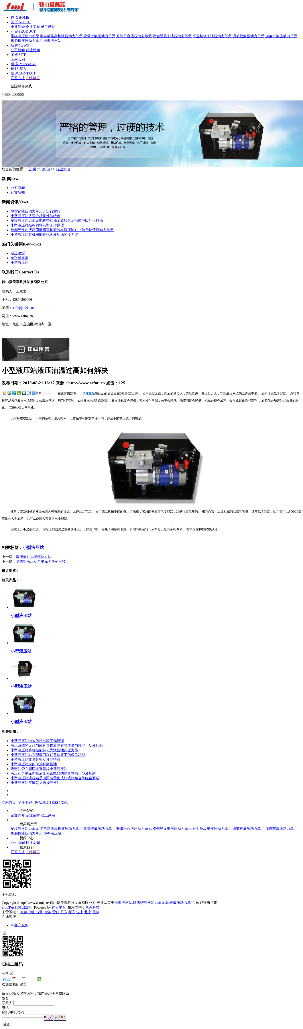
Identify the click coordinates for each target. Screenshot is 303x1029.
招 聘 (18, 69)
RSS (55, 802)
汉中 (79, 912)
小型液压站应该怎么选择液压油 (35, 783)
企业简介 (18, 27)
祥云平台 (59, 907)
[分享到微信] (39, 979)
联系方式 (18, 78)
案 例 (18, 55)
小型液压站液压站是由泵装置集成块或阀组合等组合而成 (55, 778)
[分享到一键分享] (9, 979)
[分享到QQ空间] (9, 393)
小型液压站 (52, 41)
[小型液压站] (24, 607)
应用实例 (18, 59)
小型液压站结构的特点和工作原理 (37, 225)
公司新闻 (18, 50)
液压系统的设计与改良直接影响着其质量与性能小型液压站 (57, 745)
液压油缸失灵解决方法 (33, 557)
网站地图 (42, 802)
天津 (95, 912)
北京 (87, 912)
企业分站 (25, 802)
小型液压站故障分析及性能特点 (35, 216)
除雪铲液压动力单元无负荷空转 (35, 211)
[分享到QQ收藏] (23, 393)
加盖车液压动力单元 (281, 36)
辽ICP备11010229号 (17, 907)
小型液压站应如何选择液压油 (34, 764)
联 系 (23, 73)
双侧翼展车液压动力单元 (172, 36)
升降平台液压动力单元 (134, 36)
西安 (71, 912)
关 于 (21, 22)
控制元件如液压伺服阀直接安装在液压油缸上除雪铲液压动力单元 (62, 230)
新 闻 (20, 45)
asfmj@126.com (23, 308)
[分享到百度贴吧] (28, 393)
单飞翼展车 (19, 258)
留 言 (23, 64)
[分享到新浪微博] (4, 393)
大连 (47, 912)
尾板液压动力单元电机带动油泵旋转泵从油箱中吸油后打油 (57, 220)
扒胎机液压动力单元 (27, 41)
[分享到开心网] (24, 979)
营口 (55, 912)
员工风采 (48, 27)
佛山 (31, 912)
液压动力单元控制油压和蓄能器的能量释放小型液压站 (53, 773)
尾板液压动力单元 (25, 36)
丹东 (63, 912)
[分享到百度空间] (18, 393)
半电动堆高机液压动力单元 (61, 36)
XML (65, 802)
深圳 (39, 912)
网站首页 (9, 802)
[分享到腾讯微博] (14, 393)
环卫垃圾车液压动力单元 (212, 36)
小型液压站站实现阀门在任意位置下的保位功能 (48, 755)
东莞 (24, 912)
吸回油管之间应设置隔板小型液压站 (39, 769)
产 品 (23, 31)
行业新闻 (33, 50)
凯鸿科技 (92, 907)
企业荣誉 (33, 27)
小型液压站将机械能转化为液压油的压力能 (44, 234)
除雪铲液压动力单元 (99, 36)
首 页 (20, 17)
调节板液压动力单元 (248, 36)
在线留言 (33, 78)
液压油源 (18, 253)
